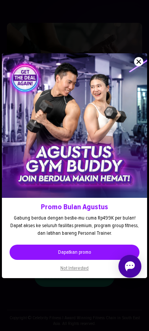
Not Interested (74, 268)
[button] (138, 61)
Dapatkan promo (74, 252)
